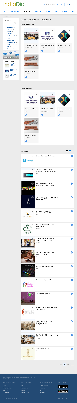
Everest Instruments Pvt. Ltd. (45, 156)
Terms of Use (25, 388)
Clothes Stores (11, 27)
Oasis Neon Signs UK (43, 294)
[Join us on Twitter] (63, 398)
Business (9, 16)
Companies (43, 388)
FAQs (41, 390)
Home (5, 11)
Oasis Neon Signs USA (43, 280)
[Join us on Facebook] (59, 398)
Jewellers (9, 38)
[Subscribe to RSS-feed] (67, 398)
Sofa (8, 46)
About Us (5, 390)
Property (48, 11)
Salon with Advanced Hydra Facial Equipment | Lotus (45, 239)
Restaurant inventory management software (64, 45)
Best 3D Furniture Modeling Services (31, 71)
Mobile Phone (10, 40)
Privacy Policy (25, 392)
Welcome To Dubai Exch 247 (13, 76)
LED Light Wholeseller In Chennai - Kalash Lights (44, 212)
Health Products (11, 36)
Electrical (9, 29)
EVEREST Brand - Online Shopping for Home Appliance (46, 170)
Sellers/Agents (44, 385)
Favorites (42, 392)
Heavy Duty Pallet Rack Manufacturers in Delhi (47, 45)
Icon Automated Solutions (44, 266)
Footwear (9, 33)
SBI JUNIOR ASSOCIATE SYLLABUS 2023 (31, 45)
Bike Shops (10, 25)
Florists (9, 31)
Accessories (10, 23)
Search (23, 390)
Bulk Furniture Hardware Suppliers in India (44, 322)
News (23, 385)
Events (64, 11)
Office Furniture (11, 42)
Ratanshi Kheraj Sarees (43, 349)
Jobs (56, 11)
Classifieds (37, 11)
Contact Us (6, 392)
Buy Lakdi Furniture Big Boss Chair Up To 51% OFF (45, 253)
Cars (72, 11)
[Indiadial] (14, 6)
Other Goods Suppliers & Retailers (16, 44)
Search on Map (15, 11)
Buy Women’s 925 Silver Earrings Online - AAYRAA (47, 198)
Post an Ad (69, 4)
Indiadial (15, 398)
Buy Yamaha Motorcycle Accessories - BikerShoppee (45, 184)
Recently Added (7, 388)
